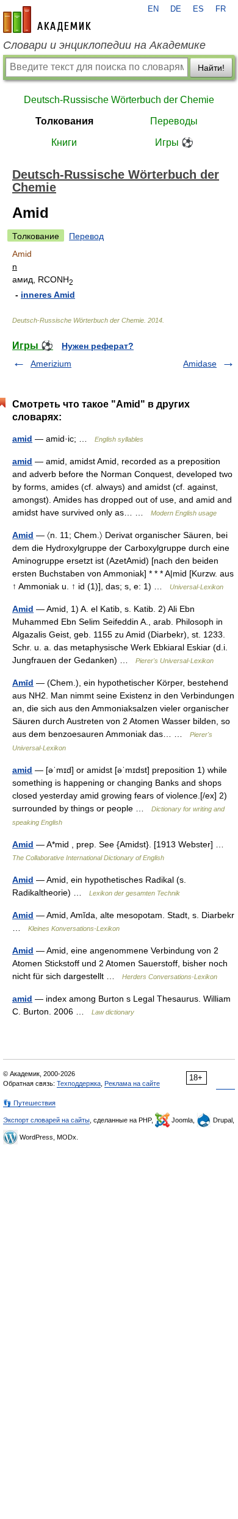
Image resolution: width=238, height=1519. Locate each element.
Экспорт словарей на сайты (46, 1120)
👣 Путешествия (29, 1103)
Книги (64, 142)
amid (22, 438)
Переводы (174, 121)
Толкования (64, 121)
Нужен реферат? (98, 346)
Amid (23, 535)
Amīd (23, 683)
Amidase (200, 363)
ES (198, 9)
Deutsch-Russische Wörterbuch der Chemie (119, 100)
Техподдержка (79, 1083)
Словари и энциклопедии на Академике (104, 45)
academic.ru (47, 19)
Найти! (211, 68)
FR (220, 9)
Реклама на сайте (132, 1083)
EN (153, 9)
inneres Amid (48, 295)
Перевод (86, 236)
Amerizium (51, 363)
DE (175, 9)
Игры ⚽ (174, 142)
